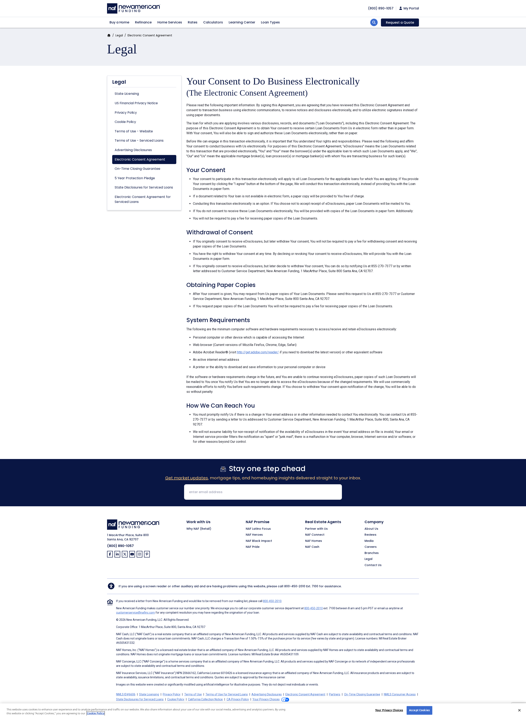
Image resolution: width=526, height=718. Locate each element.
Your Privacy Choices (389, 710)
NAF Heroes (254, 535)
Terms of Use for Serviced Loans (226, 694)
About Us (371, 529)
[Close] (519, 710)
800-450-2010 (294, 586)
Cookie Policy (125, 121)
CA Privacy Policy (238, 699)
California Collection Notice (205, 699)
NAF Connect (314, 535)
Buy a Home (119, 22)
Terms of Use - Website (134, 131)
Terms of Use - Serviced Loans (139, 140)
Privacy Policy (126, 112)
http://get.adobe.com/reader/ (258, 352)
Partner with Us (316, 529)
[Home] (133, 8)
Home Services (169, 22)
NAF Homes (313, 541)
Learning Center (242, 22)
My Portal (411, 8)
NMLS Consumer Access (400, 694)
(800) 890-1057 (120, 545)
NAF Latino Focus (258, 529)
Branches (372, 553)
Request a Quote (400, 22)
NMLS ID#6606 (125, 694)
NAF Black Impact (259, 541)
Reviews (370, 535)
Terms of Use (193, 694)
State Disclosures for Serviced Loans (144, 187)
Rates (192, 22)
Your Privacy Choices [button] (266, 699)
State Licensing (127, 93)
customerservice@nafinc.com (135, 612)
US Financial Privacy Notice (136, 103)
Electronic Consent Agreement (140, 159)
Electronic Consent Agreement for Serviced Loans (143, 199)
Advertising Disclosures (133, 150)
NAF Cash (312, 547)
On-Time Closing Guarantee (137, 168)
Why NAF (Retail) (198, 529)
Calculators (213, 22)
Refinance (143, 22)
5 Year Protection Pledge (135, 178)
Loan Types (270, 22)
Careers (371, 547)
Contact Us (373, 565)
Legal (119, 35)
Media (369, 541)
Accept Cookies (419, 710)
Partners (334, 694)
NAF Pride (253, 547)
